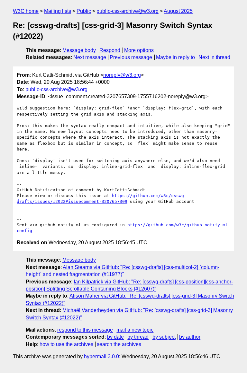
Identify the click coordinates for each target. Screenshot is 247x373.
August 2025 (178, 11)
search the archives (119, 344)
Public (84, 11)
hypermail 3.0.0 (101, 356)
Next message (89, 57)
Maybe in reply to (175, 57)
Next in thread (214, 57)
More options (139, 50)
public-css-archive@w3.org (127, 11)
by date (115, 337)
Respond (109, 50)
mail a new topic (134, 330)
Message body (79, 50)
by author (189, 337)
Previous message (131, 57)
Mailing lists (57, 11)
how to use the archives (66, 344)
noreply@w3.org (122, 75)
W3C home (26, 11)
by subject (164, 337)
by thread (138, 337)
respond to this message (85, 330)
